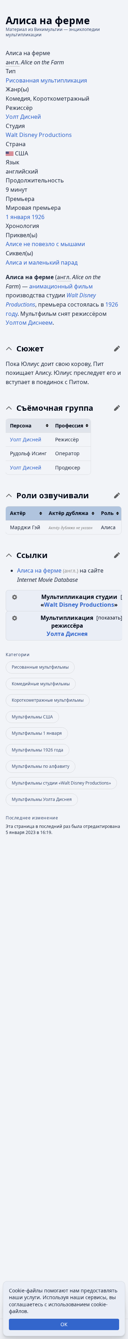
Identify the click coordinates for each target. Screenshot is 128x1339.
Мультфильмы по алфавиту (40, 766)
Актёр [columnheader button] (18, 513)
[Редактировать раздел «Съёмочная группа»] (117, 408)
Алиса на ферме (39, 570)
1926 (38, 217)
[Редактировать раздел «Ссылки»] (117, 555)
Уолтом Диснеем (29, 322)
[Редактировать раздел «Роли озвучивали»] (117, 495)
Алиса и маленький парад (42, 262)
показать (109, 617)
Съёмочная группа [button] (54, 408)
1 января (18, 217)
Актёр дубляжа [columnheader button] (68, 513)
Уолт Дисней (23, 117)
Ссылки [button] (32, 555)
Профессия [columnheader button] (69, 425)
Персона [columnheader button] (20, 425)
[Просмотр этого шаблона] (14, 596)
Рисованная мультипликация (46, 80)
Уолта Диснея (67, 634)
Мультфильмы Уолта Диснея (42, 799)
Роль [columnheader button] (107, 513)
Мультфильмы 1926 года (37, 750)
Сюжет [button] (30, 349)
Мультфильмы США (32, 717)
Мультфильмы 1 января (37, 733)
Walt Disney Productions (39, 135)
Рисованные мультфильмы (40, 667)
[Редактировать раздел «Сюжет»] (117, 348)
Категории (18, 655)
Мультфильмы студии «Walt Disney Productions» (61, 783)
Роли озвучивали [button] (52, 495)
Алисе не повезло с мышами (45, 244)
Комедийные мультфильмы (41, 684)
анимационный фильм (61, 286)
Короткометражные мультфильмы (48, 700)
